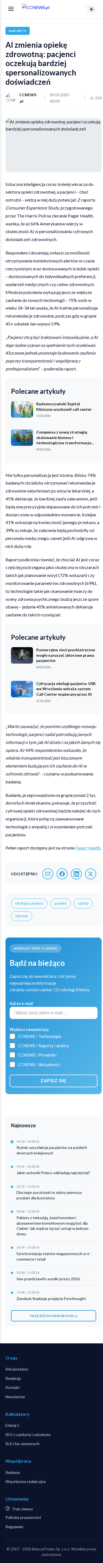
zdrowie (21, 916)
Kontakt (12, 1387)
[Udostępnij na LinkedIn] (76, 873)
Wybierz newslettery (29, 1029)
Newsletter (15, 1396)
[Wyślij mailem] (47, 873)
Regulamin (14, 1526)
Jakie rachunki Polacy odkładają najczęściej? (53, 1172)
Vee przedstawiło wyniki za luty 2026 (48, 1278)
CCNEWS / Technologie (39, 1036)
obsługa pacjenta (29, 903)
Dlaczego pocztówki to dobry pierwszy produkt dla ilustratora (49, 1195)
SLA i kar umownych (22, 1443)
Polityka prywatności (23, 1517)
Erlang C (12, 1425)
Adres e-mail (21, 1003)
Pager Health (87, 847)
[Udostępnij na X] (90, 873)
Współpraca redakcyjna (25, 1481)
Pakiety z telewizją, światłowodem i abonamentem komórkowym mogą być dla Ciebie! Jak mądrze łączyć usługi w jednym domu (52, 1225)
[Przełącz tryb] (91, 9)
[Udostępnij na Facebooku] (62, 873)
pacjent (60, 903)
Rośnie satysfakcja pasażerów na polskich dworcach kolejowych (51, 1150)
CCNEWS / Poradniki (37, 1054)
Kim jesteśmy (16, 1369)
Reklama (12, 1472)
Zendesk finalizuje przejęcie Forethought (51, 1298)
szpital (83, 903)
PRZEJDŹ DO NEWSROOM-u (53, 1316)
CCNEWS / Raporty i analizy (43, 1045)
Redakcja (13, 1378)
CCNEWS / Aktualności (39, 1064)
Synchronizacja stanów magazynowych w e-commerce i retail (53, 1256)
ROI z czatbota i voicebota (28, 1434)
